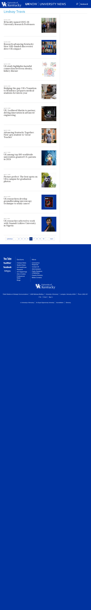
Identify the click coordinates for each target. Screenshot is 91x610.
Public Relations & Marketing (37, 272)
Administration (36, 269)
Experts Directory (37, 275)
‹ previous (9, 239)
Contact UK (35, 267)
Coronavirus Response (36, 264)
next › (52, 239)
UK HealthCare (21, 267)
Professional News (21, 277)
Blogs (18, 280)
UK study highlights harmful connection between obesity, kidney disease (18, 68)
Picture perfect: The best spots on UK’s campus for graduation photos (20, 179)
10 (43, 239)
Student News (21, 265)
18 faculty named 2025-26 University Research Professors (19, 23)
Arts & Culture (21, 274)
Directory (68, 302)
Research (20, 269)
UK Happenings (22, 272)
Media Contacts (37, 277)
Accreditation (60, 302)
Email (45, 297)
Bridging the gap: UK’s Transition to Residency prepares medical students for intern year (20, 90)
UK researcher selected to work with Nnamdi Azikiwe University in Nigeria (20, 223)
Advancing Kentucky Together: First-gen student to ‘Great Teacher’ (19, 135)
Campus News (21, 263)
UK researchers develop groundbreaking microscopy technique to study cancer (18, 201)
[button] (84, 4)
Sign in (51, 297)
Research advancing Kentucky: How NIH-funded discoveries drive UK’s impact (19, 46)
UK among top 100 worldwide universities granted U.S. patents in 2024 (20, 157)
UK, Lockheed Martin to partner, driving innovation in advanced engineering (20, 112)
